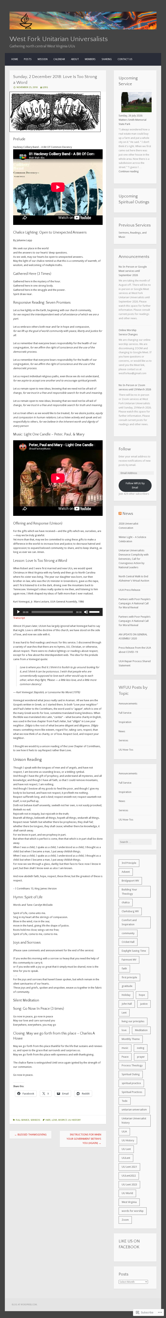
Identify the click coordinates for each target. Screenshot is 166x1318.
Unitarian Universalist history (134, 1120)
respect (62, 1120)
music (125, 1047)
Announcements (128, 703)
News (127, 513)
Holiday (126, 994)
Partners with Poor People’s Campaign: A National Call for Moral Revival (134, 603)
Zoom (125, 1219)
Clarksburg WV (130, 911)
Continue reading (129, 171)
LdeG (45, 87)
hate (48, 1120)
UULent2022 (129, 1175)
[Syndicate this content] (120, 513)
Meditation (141, 1030)
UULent (126, 1157)
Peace (125, 1056)
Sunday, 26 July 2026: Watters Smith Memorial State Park (132, 120)
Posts (28, 59)
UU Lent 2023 (129, 1184)
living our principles (133, 1021)
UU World (127, 1193)
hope (142, 994)
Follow (125, 449)
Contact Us (125, 59)
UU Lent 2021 (129, 1166)
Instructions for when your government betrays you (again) (84, 1139)
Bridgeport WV (130, 880)
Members (90, 59)
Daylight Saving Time (134, 950)
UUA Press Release (129, 589)
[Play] (18, 612)
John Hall (127, 1003)
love (54, 1120)
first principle (129, 977)
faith (124, 968)
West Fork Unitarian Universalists (59, 39)
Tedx (125, 1100)
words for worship (133, 1210)
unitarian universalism (134, 1109)
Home (14, 59)
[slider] (95, 611)
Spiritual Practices (132, 1092)
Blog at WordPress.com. (24, 1304)
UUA (124, 1131)
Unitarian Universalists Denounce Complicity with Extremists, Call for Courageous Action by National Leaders (134, 559)
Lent (124, 1012)
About (75, 59)
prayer (141, 1056)
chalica (126, 902)
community (128, 933)
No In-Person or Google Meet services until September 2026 (133, 271)
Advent (126, 871)
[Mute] (86, 612)
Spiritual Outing (131, 1074)
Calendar (59, 59)
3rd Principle (129, 862)
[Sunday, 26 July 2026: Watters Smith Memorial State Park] (136, 103)
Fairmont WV (129, 959)
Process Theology (132, 1065)
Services (35, 1120)
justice (144, 1003)
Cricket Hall (128, 941)
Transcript (19, 617)
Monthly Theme (131, 1039)
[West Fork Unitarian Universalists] (83, 28)
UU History (74, 1120)
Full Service (22, 1120)
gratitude (127, 986)
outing (140, 1047)
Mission (43, 59)
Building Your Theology (129, 891)
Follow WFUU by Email (135, 485)
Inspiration (125, 722)
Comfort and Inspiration (129, 922)
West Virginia (129, 1202)
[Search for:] (135, 841)
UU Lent (126, 1149)
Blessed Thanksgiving (30, 1134)
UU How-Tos (126, 749)
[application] (58, 612)
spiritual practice (131, 1083)
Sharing (107, 59)
